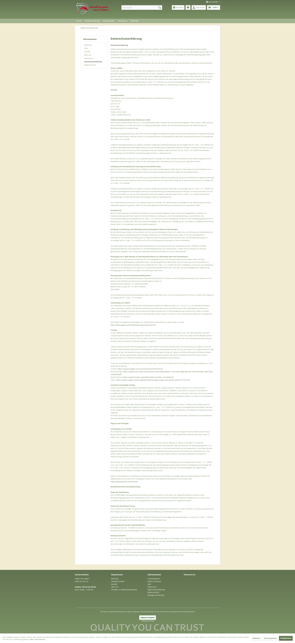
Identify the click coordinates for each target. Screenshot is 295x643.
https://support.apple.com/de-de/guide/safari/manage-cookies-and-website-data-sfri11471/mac (153, 380)
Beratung (87, 45)
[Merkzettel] (188, 7)
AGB (85, 48)
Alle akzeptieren (270, 638)
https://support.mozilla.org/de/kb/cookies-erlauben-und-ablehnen (148, 377)
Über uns (87, 55)
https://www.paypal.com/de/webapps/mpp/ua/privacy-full (133, 325)
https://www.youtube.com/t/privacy (124, 481)
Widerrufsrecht (90, 65)
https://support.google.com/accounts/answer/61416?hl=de (140, 369)
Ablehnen (256, 638)
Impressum (88, 58)
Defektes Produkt (117, 581)
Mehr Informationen (37, 639)
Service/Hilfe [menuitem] (213, 2)
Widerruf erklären (154, 581)
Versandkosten (135, 612)
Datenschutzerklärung (93, 62)
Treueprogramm (154, 579)
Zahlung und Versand (156, 595)
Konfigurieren (285, 638)
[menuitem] (141, 7)
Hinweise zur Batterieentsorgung (124, 589)
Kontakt (87, 51)
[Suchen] (159, 7)
